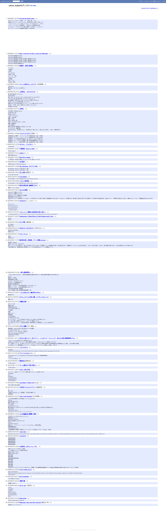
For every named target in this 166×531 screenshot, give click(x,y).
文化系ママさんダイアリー (28, 387)
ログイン (159, 1)
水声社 (22, 108)
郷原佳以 (22, 361)
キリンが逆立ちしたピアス (28, 84)
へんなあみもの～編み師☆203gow (30, 292)
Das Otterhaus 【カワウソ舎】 (29, 166)
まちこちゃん (24, 234)
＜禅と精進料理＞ (25, 272)
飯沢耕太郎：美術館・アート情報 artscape (33, 240)
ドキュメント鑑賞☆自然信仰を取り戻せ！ (33, 212)
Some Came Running (26, 396)
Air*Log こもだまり (26, 144)
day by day (23, 485)
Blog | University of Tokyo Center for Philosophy (34, 53)
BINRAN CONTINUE (26, 228)
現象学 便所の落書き (26, 65)
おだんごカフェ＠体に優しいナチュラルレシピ (34, 297)
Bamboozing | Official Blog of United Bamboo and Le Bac (36, 216)
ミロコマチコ (24, 347)
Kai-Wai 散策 (23, 190)
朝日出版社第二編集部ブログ (29, 185)
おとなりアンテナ (145, 8)
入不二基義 (23, 326)
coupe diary (23, 431)
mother (22, 153)
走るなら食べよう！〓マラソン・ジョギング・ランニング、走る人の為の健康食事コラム (47, 338)
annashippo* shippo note (27, 382)
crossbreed (23, 436)
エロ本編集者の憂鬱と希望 (28, 414)
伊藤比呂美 (23, 301)
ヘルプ (163, 1)
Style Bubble (23, 176)
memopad (22, 200)
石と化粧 (22, 172)
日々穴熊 (22, 222)
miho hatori (23, 498)
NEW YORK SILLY (26, 469)
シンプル (146, 1)
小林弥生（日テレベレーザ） (29, 446)
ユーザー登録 (152, 1)
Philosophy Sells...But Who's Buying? (30, 502)
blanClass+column (25, 157)
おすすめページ (154, 8)
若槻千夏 (22, 481)
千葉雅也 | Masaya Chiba (27, 148)
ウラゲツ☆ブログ (25, 133)
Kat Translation (24, 476)
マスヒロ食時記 (24, 181)
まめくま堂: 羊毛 (25, 369)
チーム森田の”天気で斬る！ (28, 365)
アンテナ (141, 1)
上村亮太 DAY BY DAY (27, 91)
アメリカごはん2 (25, 353)
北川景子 (22, 161)
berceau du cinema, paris (27, 18)
